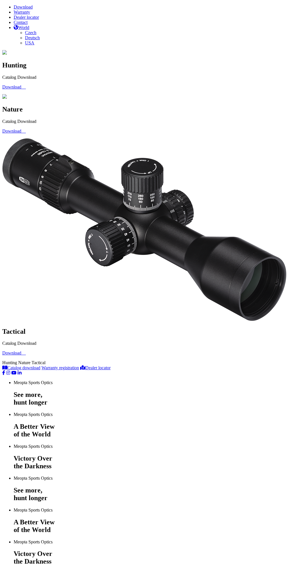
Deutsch (32, 37)
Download (23, 7)
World (23, 27)
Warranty (22, 12)
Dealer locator (26, 17)
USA (29, 42)
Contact (21, 22)
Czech (30, 32)
